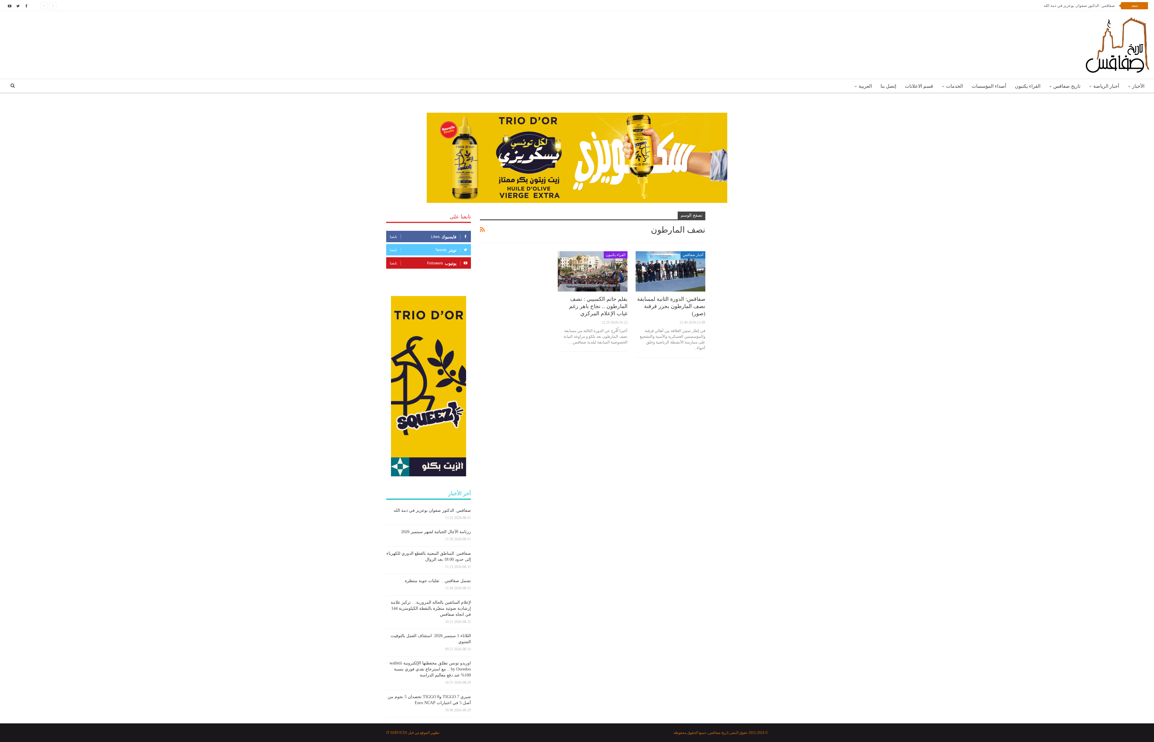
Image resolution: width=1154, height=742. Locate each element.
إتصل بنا (888, 86)
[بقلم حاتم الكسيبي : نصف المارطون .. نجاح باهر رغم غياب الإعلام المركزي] (592, 271)
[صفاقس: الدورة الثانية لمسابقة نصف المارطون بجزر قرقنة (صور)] (670, 271)
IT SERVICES (396, 733)
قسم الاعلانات (919, 86)
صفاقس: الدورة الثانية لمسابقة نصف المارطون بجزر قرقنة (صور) (671, 306)
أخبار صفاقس (693, 255)
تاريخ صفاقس (1066, 86)
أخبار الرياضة (1106, 86)
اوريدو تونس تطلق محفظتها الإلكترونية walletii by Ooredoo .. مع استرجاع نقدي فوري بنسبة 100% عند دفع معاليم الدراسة (430, 669)
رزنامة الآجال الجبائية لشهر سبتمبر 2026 (1082, 5)
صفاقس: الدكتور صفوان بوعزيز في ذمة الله (432, 510)
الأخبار (1138, 86)
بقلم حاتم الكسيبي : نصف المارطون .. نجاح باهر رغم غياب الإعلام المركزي (598, 306)
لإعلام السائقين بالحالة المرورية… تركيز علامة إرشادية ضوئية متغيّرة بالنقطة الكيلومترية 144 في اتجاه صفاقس (431, 608)
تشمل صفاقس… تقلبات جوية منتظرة (438, 581)
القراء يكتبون (1027, 86)
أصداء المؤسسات (989, 86)
